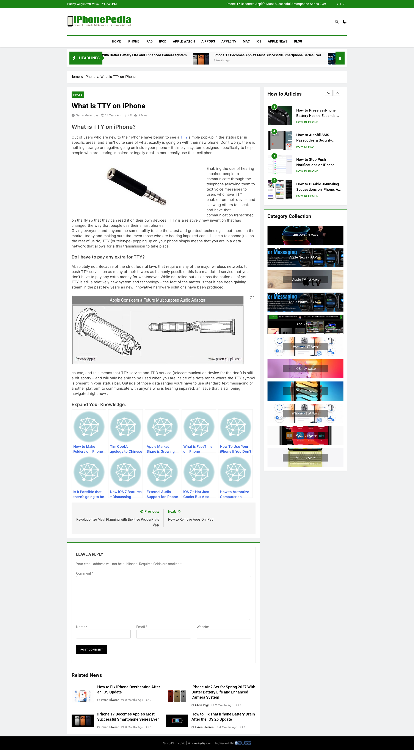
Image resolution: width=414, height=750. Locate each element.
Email (141, 627)
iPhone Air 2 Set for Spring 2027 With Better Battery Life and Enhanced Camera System (223, 692)
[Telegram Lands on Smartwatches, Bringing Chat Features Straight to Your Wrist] (305, 61)
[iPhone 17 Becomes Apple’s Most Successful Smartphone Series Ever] (171, 61)
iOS (258, 41)
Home (116, 41)
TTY (184, 137)
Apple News (277, 41)
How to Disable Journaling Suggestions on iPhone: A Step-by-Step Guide (317, 189)
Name (82, 627)
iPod (162, 41)
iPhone (133, 41)
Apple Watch (184, 41)
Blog (298, 41)
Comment (84, 573)
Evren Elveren (110, 700)
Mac (246, 41)
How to (301, 122)
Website (203, 627)
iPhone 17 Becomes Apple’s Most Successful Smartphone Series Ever (276, 4)
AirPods (208, 41)
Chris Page (202, 705)
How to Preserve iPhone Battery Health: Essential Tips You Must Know (316, 115)
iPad (149, 41)
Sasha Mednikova (87, 115)
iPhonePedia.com (200, 743)
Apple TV (228, 41)
